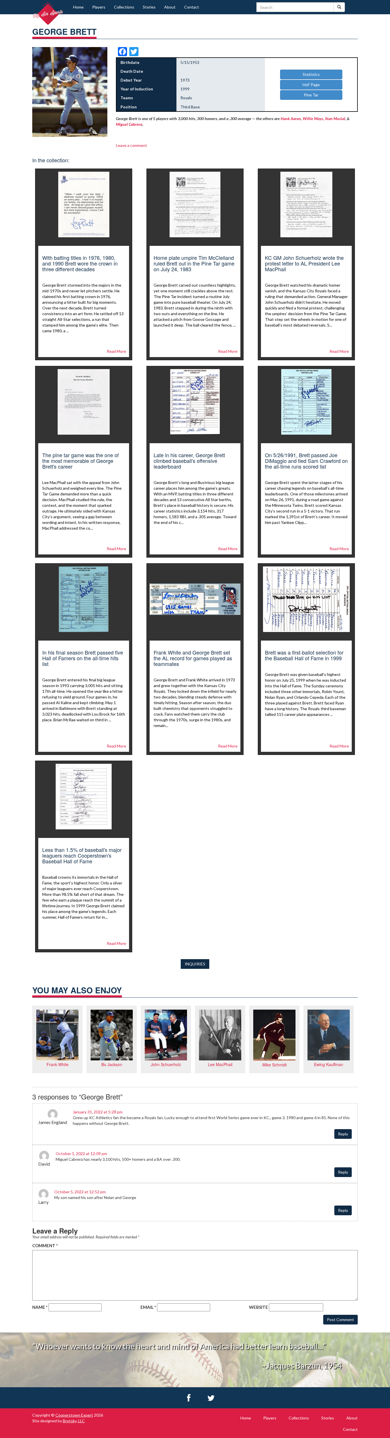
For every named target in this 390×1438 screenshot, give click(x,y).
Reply (343, 1133)
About (170, 7)
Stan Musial (335, 118)
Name (40, 1307)
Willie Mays (313, 118)
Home (78, 7)
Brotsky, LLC (74, 1420)
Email (148, 1307)
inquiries (195, 963)
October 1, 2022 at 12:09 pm (81, 1153)
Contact (191, 7)
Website (258, 1307)
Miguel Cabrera (129, 124)
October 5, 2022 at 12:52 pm (80, 1191)
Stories (149, 7)
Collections (124, 7)
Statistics (311, 74)
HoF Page (311, 84)
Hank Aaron (291, 118)
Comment (45, 1245)
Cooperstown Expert (74, 1415)
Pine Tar (311, 94)
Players (98, 7)
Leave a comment (131, 145)
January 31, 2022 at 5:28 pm (97, 1111)
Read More (116, 351)
